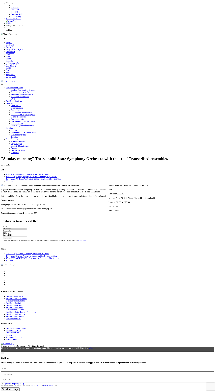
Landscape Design (18, 123)
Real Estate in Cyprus (14, 101)
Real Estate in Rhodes (14, 307)
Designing (15, 110)
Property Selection (18, 141)
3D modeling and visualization (23, 112)
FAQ (13, 99)
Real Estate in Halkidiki (15, 301)
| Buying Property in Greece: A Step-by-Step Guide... (31, 177)
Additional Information (20, 97)
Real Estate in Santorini (15, 316)
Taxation (14, 137)
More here (93, 348)
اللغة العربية (11, 77)
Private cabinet (12, 339)
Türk (8, 72)
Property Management (19, 146)
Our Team (15, 10)
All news (9, 181)
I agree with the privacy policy (14, 384)
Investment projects (18, 135)
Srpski (8, 70)
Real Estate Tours (18, 150)
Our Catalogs (16, 16)
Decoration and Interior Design (23, 121)
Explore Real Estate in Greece (23, 90)
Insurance (15, 153)
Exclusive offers (12, 333)
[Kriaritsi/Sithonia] (15, 235)
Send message (10, 389)
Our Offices (15, 12)
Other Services (12, 139)
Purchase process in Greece (21, 92)
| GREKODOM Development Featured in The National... (33, 179)
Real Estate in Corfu (14, 305)
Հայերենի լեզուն (14, 49)
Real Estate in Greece (14, 88)
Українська (10, 75)
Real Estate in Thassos (15, 310)
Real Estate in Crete (14, 303)
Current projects (17, 119)
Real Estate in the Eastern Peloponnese (21, 312)
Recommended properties (16, 328)
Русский (9, 47)
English (9, 43)
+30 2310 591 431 (13, 19)
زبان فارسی (11, 66)
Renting (14, 148)
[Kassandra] (15, 231)
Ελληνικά (10, 45)
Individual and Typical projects (23, 115)
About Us (15, 7)
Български (10, 52)
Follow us (7, 238)
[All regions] (15, 229)
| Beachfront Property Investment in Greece (27, 174)
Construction (11, 103)
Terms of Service (48, 385)
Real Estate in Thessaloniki (16, 299)
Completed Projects (18, 117)
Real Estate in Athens (14, 296)
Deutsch (9, 56)
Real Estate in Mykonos (15, 314)
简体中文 (10, 54)
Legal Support (16, 144)
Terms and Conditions (14, 337)
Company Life (16, 14)
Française (9, 61)
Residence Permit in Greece (22, 94)
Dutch (8, 59)
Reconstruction (17, 108)
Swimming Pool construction (22, 126)
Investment (10, 128)
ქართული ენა (12, 63)
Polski (8, 68)
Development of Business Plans (23, 132)
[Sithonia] (15, 233)
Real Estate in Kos (13, 319)
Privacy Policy (82, 240)
